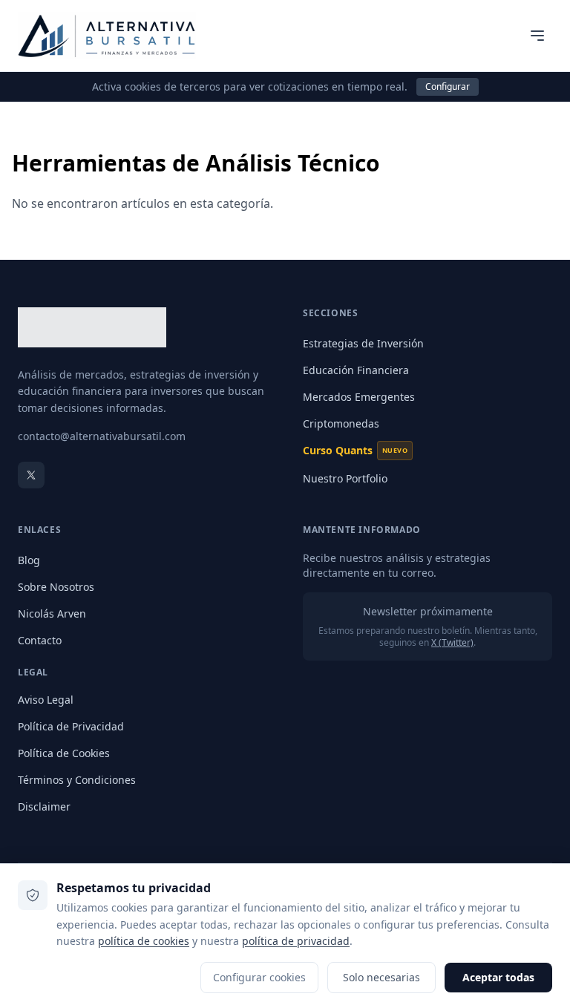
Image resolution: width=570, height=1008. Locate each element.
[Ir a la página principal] (107, 35)
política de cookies (143, 941)
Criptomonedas (341, 423)
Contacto (40, 640)
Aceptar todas (498, 977)
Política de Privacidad (71, 726)
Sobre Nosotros (56, 587)
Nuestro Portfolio (345, 478)
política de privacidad (296, 941)
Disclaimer (44, 806)
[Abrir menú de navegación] (537, 35)
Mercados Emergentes (359, 397)
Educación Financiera (356, 370)
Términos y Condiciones (77, 780)
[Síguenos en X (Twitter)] (31, 475)
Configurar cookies (259, 977)
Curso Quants (355, 450)
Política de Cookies (64, 753)
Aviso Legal (45, 700)
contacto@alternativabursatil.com (102, 436)
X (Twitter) (452, 642)
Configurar (447, 86)
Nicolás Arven (52, 613)
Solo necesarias (381, 977)
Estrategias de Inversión (363, 343)
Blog (29, 560)
